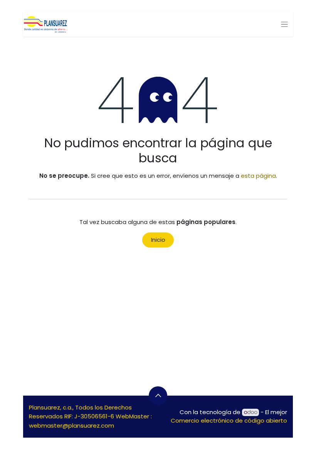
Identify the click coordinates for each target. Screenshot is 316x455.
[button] (158, 395)
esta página (258, 176)
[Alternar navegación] (284, 24)
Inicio (158, 240)
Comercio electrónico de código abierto (229, 420)
